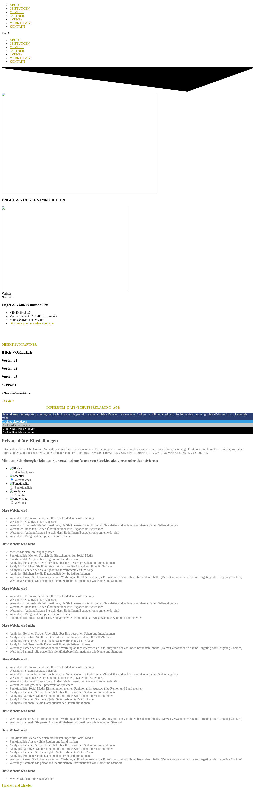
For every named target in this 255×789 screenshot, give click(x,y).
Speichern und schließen (17, 785)
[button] (127, 33)
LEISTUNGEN (20, 8)
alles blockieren (24, 472)
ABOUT (15, 5)
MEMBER (17, 12)
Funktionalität (23, 487)
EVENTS (16, 19)
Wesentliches (23, 480)
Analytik (19, 495)
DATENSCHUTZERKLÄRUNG (89, 407)
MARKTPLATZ (20, 23)
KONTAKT (17, 26)
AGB (116, 407)
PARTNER (17, 15)
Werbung (20, 502)
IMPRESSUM (55, 407)
